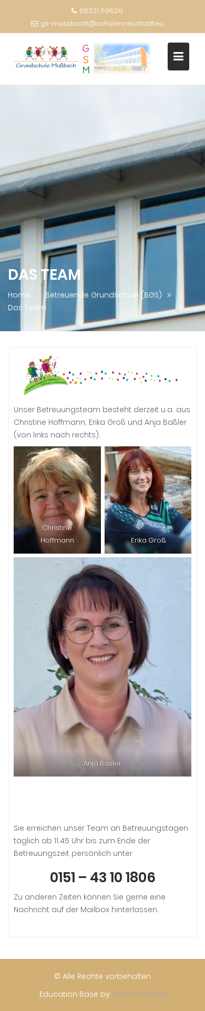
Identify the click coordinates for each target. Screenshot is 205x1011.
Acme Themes (139, 994)
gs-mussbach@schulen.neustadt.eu (101, 23)
